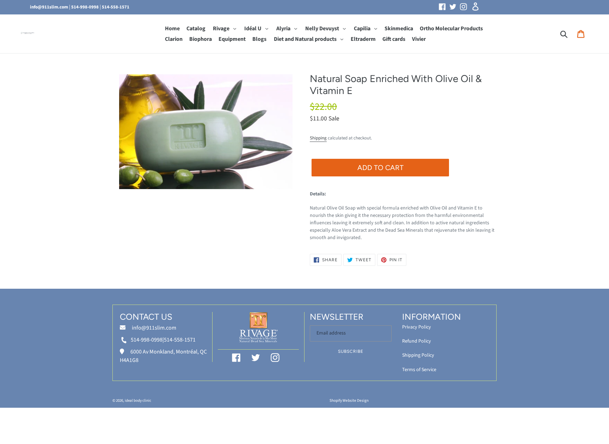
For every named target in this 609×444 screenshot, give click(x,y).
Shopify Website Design (349, 400)
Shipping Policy (418, 355)
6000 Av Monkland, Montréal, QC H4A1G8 (163, 356)
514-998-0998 (85, 7)
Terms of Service (419, 369)
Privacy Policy (416, 327)
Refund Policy (416, 341)
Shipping (318, 138)
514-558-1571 (115, 7)
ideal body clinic (138, 400)
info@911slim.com (49, 7)
